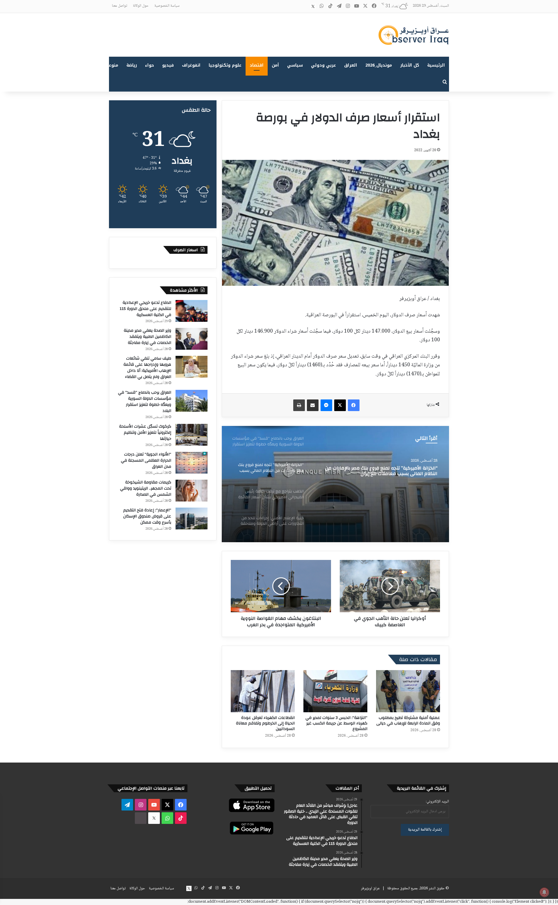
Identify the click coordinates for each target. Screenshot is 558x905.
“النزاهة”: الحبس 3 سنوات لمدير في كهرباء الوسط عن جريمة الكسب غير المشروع (336, 723)
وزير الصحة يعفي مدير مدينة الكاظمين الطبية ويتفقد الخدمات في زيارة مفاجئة (147, 337)
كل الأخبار (409, 65)
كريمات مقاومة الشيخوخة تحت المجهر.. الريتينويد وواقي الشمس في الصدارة (145, 488)
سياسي (295, 65)
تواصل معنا (119, 6)
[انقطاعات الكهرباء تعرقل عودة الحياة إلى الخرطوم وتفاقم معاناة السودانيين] (263, 691)
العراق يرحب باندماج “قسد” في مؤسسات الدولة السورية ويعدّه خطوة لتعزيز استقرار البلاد (144, 402)
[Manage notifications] (544, 892)
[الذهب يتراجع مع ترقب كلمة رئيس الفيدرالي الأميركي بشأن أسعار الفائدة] (335, 484)
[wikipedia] (304, 6)
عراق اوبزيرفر (370, 888)
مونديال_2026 (378, 65)
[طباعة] (299, 405)
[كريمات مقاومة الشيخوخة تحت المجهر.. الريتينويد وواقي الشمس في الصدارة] (192, 490)
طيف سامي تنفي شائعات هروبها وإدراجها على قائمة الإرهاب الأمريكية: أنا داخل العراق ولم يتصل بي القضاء (147, 368)
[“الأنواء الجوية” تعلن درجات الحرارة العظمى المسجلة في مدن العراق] (192, 463)
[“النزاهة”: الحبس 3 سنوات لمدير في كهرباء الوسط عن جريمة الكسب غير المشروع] (335, 691)
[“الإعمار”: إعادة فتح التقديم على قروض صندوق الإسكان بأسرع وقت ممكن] (192, 518)
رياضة (131, 65)
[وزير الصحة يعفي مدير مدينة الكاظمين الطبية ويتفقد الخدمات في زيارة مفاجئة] (192, 339)
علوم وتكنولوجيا (225, 65)
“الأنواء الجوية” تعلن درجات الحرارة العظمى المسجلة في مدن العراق (146, 460)
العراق (350, 65)
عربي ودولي (323, 65)
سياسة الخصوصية (167, 6)
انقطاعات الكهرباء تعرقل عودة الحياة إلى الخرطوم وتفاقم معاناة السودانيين (265, 723)
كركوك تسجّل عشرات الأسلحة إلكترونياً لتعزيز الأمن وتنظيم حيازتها (145, 432)
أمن (275, 65)
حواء (149, 65)
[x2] (313, 6)
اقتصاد (257, 65)
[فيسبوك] (354, 405)
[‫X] (340, 405)
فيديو (168, 65)
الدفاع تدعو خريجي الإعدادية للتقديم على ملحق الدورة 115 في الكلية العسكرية (145, 309)
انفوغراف (191, 65)
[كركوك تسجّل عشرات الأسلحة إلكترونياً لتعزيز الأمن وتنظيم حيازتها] (192, 435)
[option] (335, 484)
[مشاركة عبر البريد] (313, 405)
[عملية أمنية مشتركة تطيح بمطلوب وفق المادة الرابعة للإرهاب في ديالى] (408, 691)
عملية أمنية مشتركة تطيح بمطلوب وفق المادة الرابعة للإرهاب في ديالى (408, 720)
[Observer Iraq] (413, 35)
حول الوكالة (141, 6)
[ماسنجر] (326, 405)
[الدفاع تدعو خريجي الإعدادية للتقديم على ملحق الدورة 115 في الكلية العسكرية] (192, 311)
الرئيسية (436, 65)
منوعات (111, 65)
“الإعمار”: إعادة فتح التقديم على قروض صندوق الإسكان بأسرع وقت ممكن (147, 516)
